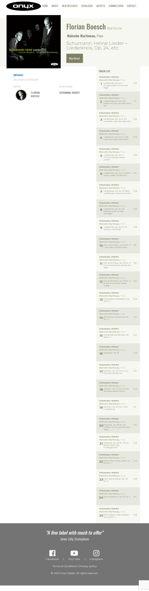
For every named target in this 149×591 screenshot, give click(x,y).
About (55, 6)
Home (45, 6)
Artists (100, 6)
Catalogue (87, 6)
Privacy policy (88, 566)
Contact (131, 6)
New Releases (70, 6)
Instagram (96, 559)
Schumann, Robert (69, 92)
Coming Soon (116, 6)
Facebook (52, 559)
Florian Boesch (86, 26)
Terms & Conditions (64, 566)
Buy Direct (74, 58)
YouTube (74, 559)
